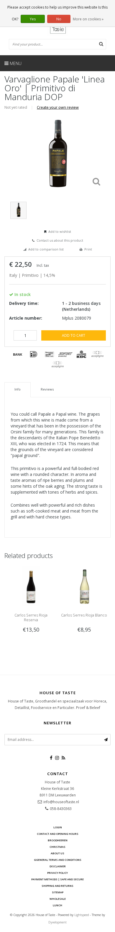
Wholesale (58, 899)
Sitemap (57, 892)
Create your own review (58, 107)
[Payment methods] (17, 354)
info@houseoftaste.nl (61, 801)
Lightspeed (81, 915)
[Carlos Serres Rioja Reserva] (31, 585)
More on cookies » (88, 19)
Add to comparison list (46, 249)
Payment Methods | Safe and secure (57, 879)
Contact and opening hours (57, 834)
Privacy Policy (57, 873)
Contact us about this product (60, 240)
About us (57, 853)
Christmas (57, 847)
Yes (33, 19)
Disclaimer (58, 866)
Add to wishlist (59, 231)
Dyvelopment (57, 922)
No (58, 19)
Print (88, 249)
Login (57, 827)
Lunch (57, 905)
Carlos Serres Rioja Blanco (84, 615)
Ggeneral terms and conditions (57, 860)
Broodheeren (58, 840)
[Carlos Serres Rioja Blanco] (84, 585)
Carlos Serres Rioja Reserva (30, 617)
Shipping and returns (57, 886)
